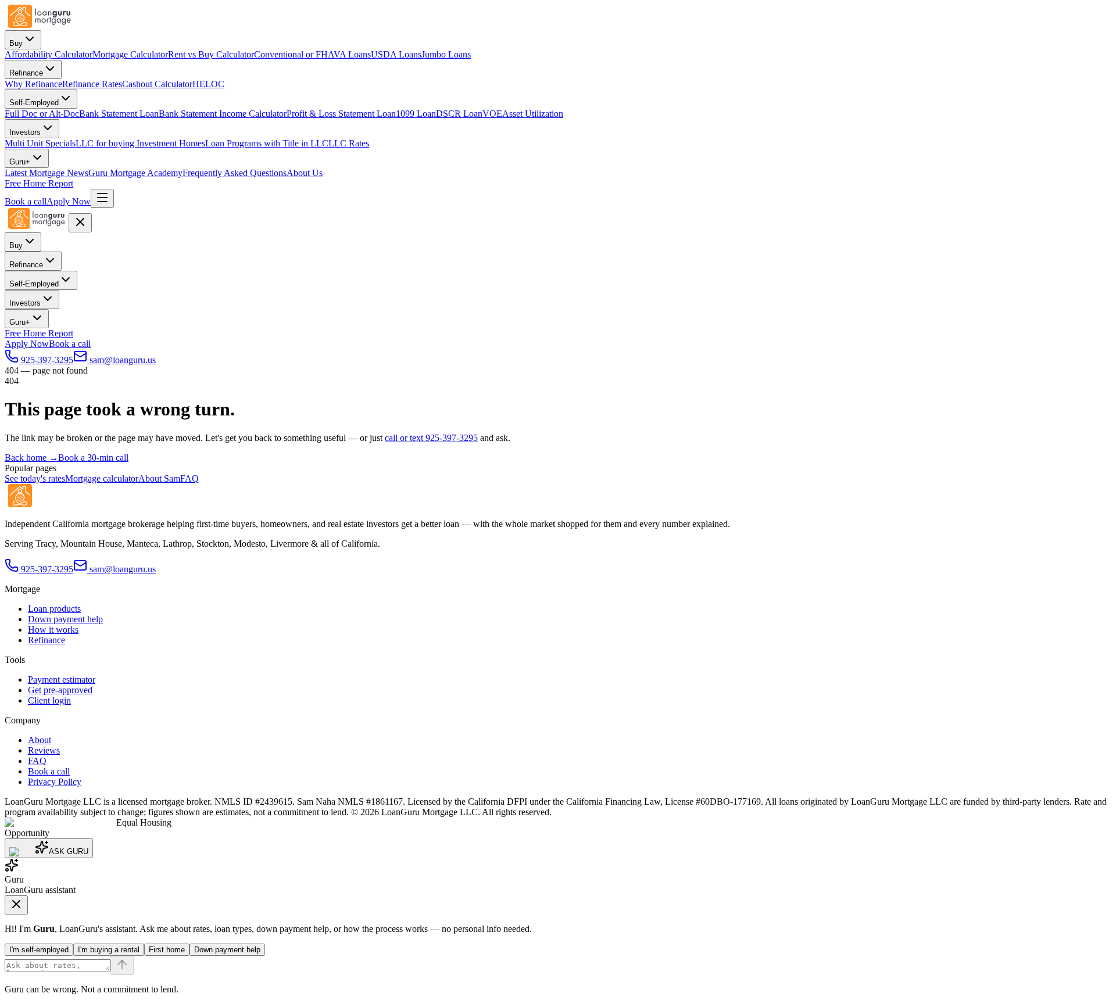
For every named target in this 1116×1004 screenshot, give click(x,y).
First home (167, 949)
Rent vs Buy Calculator (211, 54)
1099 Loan (416, 114)
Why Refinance (33, 84)
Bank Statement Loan (119, 114)
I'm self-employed (39, 949)
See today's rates (35, 478)
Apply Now (68, 201)
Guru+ (19, 161)
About (39, 740)
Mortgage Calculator (130, 54)
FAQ (189, 478)
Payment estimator (61, 679)
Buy (16, 43)
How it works (53, 629)
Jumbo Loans (446, 54)
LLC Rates (348, 143)
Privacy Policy (54, 782)
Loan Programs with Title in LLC (266, 143)
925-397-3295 (47, 569)
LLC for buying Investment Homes (140, 143)
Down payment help (65, 619)
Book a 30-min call (93, 457)
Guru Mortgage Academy (135, 173)
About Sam (159, 478)
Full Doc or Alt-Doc (42, 114)
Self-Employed (34, 102)
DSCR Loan (459, 114)
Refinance (26, 73)
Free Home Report (39, 183)
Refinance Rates (92, 84)
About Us (305, 173)
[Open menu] (102, 198)
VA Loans (352, 54)
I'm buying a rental (109, 949)
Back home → (31, 457)
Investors (25, 132)
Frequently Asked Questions (235, 173)
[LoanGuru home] (39, 25)
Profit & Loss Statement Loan (341, 114)
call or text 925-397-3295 (431, 438)
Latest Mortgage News (46, 173)
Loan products (54, 609)
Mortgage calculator (101, 478)
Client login (49, 700)
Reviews (44, 750)
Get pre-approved (60, 690)
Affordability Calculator (48, 54)
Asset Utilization (532, 114)
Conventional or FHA (294, 54)
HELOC (208, 84)
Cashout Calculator (157, 84)
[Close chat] (16, 905)
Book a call (25, 201)
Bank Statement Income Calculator (223, 114)
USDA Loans (396, 54)
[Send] (122, 965)
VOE (492, 114)
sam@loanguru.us (123, 569)
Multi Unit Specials (40, 143)
